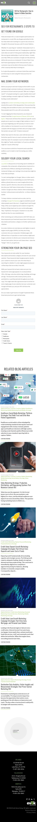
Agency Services (5, 408)
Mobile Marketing (12, 410)
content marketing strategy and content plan (22, 102)
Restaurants (27, 18)
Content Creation (15, 408)
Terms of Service (30, 810)
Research (20, 18)
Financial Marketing (25, 542)
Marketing (4, 410)
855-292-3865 (19, 780)
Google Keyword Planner (19, 116)
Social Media (21, 410)
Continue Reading (5, 438)
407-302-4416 (19, 769)
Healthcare (29, 408)
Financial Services (6, 543)
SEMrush (29, 116)
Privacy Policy (31, 812)
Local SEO (4, 163)
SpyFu (3, 118)
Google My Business (13, 201)
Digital (16, 18)
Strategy (28, 410)
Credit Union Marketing (8, 542)
